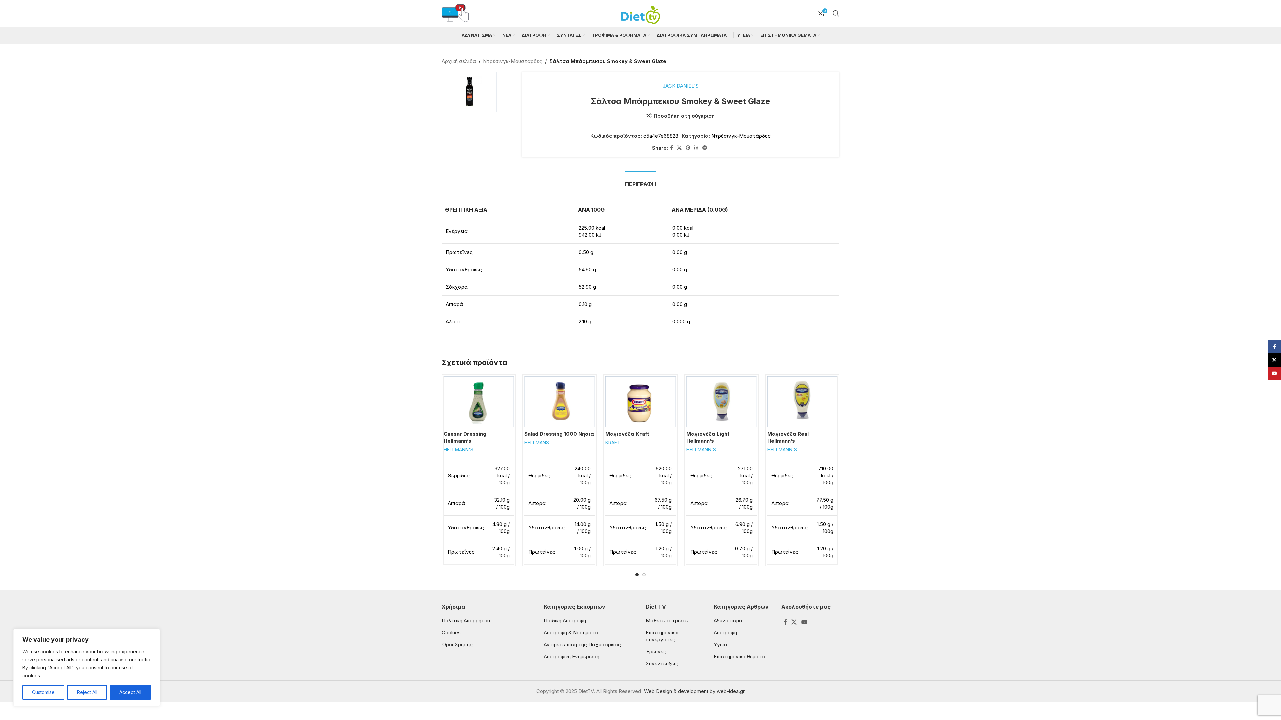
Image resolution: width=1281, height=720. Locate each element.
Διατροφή (725, 632)
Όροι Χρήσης (457, 644)
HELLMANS (536, 442)
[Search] (836, 13)
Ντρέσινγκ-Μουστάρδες (512, 61)
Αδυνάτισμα (728, 620)
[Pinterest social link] (688, 147)
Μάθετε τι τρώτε (667, 620)
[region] (86, 668)
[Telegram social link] (704, 147)
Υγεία (720, 644)
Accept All (130, 692)
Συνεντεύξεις (662, 663)
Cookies (451, 632)
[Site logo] (640, 13)
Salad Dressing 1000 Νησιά (559, 434)
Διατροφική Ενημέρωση (571, 656)
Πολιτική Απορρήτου (466, 620)
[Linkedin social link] (696, 147)
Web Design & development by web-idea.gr (694, 691)
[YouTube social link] (804, 622)
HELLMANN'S (458, 449)
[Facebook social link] (671, 147)
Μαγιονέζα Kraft (627, 434)
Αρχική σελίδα (459, 61)
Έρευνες (656, 651)
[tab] (640, 181)
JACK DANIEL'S (681, 86)
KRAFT (612, 442)
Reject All (87, 692)
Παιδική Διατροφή (565, 620)
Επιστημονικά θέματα (739, 656)
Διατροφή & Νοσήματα (571, 632)
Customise (43, 692)
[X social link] (679, 147)
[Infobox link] (455, 13)
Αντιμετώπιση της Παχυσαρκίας (582, 644)
